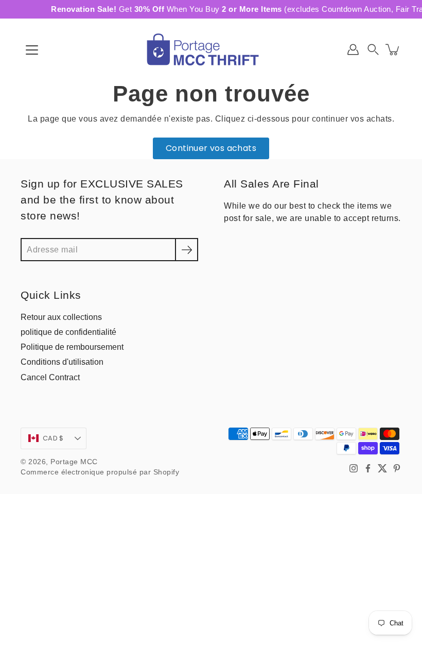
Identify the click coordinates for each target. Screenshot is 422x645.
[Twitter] (382, 468)
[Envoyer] (186, 249)
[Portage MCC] (211, 49)
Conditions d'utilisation (62, 361)
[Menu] (32, 50)
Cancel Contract (50, 377)
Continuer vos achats (211, 148)
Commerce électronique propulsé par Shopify (100, 472)
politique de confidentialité (68, 331)
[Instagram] (353, 468)
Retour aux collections (61, 316)
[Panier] (393, 49)
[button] (373, 49)
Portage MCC (74, 462)
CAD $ (53, 438)
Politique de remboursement (72, 346)
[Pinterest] (396, 468)
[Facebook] (368, 468)
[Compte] (353, 49)
